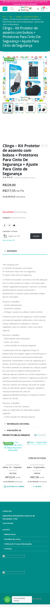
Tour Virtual (8, 523)
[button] (5, 9)
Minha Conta (10, 534)
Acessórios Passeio (18, 218)
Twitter (9, 225)
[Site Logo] (25, 9)
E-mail (14, 225)
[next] (46, 146)
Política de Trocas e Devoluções (18, 544)
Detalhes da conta (12, 539)
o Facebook (5, 225)
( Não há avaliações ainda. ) (25, 178)
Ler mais (14, 486)
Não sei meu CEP (9, 240)
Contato (8, 549)
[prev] (42, 146)
